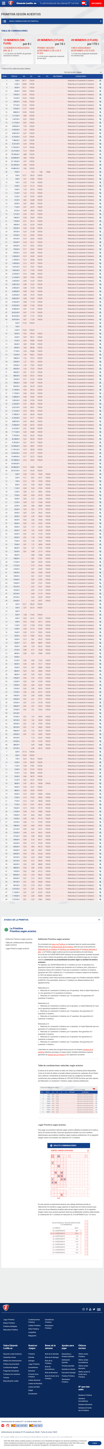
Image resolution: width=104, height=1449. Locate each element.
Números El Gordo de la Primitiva (85, 1409)
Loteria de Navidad (35, 1384)
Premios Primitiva (68, 1376)
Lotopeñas (32, 1332)
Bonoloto (31, 1371)
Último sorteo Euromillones (83, 1361)
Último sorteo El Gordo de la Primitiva (84, 1374)
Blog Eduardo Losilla (10, 1381)
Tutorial (6, 1378)
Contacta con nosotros (11, 1374)
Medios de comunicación (12, 1361)
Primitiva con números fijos (69, 949)
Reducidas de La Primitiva (47, 949)
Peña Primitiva (33, 1329)
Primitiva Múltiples (10, 1326)
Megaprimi (32, 1336)
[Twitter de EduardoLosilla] (94, 1309)
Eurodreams (32, 1394)
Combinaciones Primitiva (34, 1321)
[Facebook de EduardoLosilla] (87, 1309)
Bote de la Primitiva (48, 1362)
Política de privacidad (11, 1364)
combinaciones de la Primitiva (62, 947)
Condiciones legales (10, 1367)
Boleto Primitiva (9, 1323)
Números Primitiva (85, 1395)
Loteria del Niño (34, 1387)
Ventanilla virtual (9, 1357)
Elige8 (30, 1390)
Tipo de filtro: (70, 72)
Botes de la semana (50, 1347)
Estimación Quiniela (66, 1361)
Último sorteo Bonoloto (83, 1367)
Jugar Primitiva (8, 1320)
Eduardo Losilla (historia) (12, 1354)
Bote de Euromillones (49, 1368)
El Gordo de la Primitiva (33, 1375)
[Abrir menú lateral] (3, 3)
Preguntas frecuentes (11, 1371)
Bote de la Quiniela (52, 1354)
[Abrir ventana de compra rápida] (1, 1418)
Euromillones (33, 1367)
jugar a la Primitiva (58, 944)
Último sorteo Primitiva (83, 1355)
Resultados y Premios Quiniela (68, 1355)
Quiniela (31, 1357)
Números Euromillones (83, 1400)
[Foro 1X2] (99, 1309)
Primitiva (31, 1354)
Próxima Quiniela (68, 1366)
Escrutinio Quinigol (69, 1373)
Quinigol (31, 1361)
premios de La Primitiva (56, 1055)
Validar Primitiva (34, 1326)
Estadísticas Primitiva (49, 1321)
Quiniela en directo (68, 1369)
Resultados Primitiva (49, 1327)
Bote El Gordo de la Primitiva (52, 1377)
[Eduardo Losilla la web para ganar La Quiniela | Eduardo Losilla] (83, 2)
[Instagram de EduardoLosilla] (83, 1309)
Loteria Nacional (34, 1380)
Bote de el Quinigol (52, 1357)
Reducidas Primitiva (10, 1330)
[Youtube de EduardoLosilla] (90, 1309)
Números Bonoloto (85, 1404)
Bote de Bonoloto (51, 1373)
